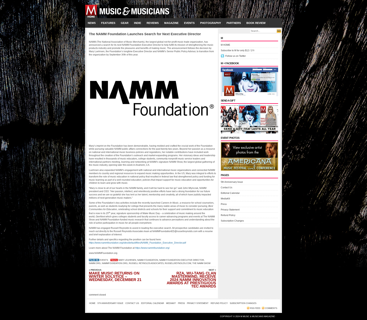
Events (104, 260)
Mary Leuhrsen (127, 260)
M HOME (225, 45)
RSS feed (255, 308)
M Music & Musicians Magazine (257, 316)
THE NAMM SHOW (201, 263)
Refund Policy (228, 215)
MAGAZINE (171, 22)
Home (92, 303)
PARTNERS (234, 22)
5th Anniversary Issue (232, 182)
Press (224, 204)
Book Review (256, 22)
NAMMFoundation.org (115, 263)
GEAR (124, 22)
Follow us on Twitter (235, 56)
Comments (271, 308)
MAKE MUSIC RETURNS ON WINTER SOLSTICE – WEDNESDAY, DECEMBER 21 (115, 275)
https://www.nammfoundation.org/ (152, 248)
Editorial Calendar (230, 193)
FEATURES (108, 22)
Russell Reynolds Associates (146, 263)
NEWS (92, 22)
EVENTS (189, 22)
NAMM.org (95, 263)
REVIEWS (153, 22)
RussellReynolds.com (178, 263)
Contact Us (226, 187)
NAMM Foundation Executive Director (181, 260)
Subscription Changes (232, 220)
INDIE (137, 22)
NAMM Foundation (147, 260)
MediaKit (225, 198)
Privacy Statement (230, 209)
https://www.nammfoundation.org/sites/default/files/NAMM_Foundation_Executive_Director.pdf (137, 242)
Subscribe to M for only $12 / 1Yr (237, 50)
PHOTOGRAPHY (210, 22)
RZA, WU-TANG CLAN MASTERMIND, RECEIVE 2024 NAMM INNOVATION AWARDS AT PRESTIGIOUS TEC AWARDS (191, 278)
